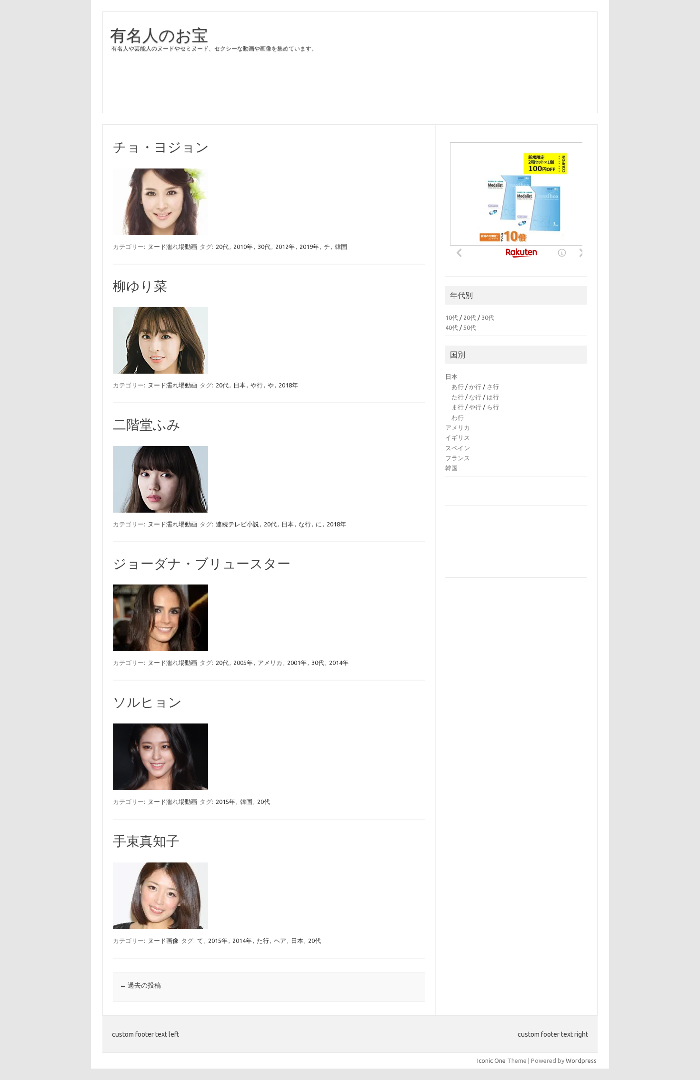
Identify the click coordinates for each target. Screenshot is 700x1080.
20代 (222, 246)
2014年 (339, 662)
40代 (451, 327)
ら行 (493, 407)
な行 (305, 524)
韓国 (341, 246)
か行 (475, 386)
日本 (239, 385)
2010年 (243, 246)
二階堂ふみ (146, 424)
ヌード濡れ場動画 (172, 246)
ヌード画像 (163, 940)
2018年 (288, 385)
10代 (451, 317)
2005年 (243, 662)
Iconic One (491, 1060)
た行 (263, 940)
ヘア (280, 940)
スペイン (457, 448)
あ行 (457, 386)
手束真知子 (146, 840)
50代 (469, 327)
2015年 (225, 801)
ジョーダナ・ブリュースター (201, 563)
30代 (264, 246)
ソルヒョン (147, 701)
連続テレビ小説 (237, 524)
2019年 (309, 246)
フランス (457, 458)
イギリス (457, 437)
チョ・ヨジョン (161, 146)
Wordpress (581, 1060)
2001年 (297, 662)
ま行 (457, 407)
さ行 (493, 386)
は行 (493, 397)
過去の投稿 (140, 985)
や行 (256, 385)
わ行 (457, 417)
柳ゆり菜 (140, 285)
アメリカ (270, 662)
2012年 (285, 246)
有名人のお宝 (159, 35)
